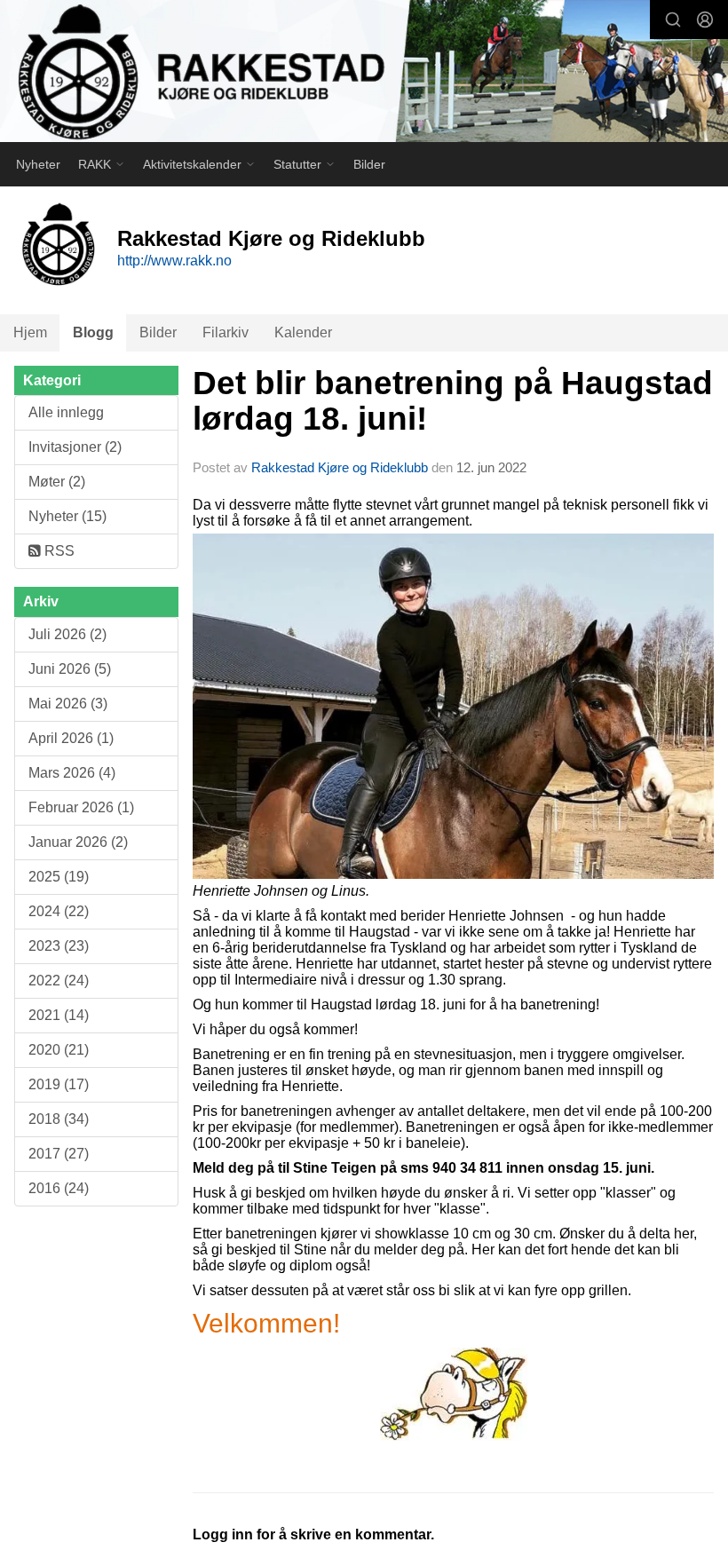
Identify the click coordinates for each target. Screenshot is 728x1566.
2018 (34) (58, 1119)
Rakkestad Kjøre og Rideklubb (339, 467)
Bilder (369, 164)
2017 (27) (58, 1153)
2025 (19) (58, 876)
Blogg (93, 332)
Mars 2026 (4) (71, 772)
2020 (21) (58, 1049)
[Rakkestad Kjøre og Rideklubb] (364, 73)
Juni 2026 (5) (69, 668)
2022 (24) (58, 980)
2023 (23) (58, 945)
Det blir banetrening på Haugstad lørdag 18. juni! (453, 401)
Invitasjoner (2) (75, 447)
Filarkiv (225, 332)
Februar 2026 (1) (81, 807)
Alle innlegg (66, 412)
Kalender (303, 332)
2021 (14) (58, 1015)
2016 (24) (58, 1188)
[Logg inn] (705, 20)
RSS (58, 550)
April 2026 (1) (71, 738)
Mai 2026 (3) (67, 703)
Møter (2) (56, 481)
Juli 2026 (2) (67, 634)
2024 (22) (58, 911)
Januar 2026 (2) (78, 842)
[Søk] (673, 20)
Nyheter (38, 164)
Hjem (30, 332)
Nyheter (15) (67, 516)
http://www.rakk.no (174, 260)
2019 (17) (58, 1084)
